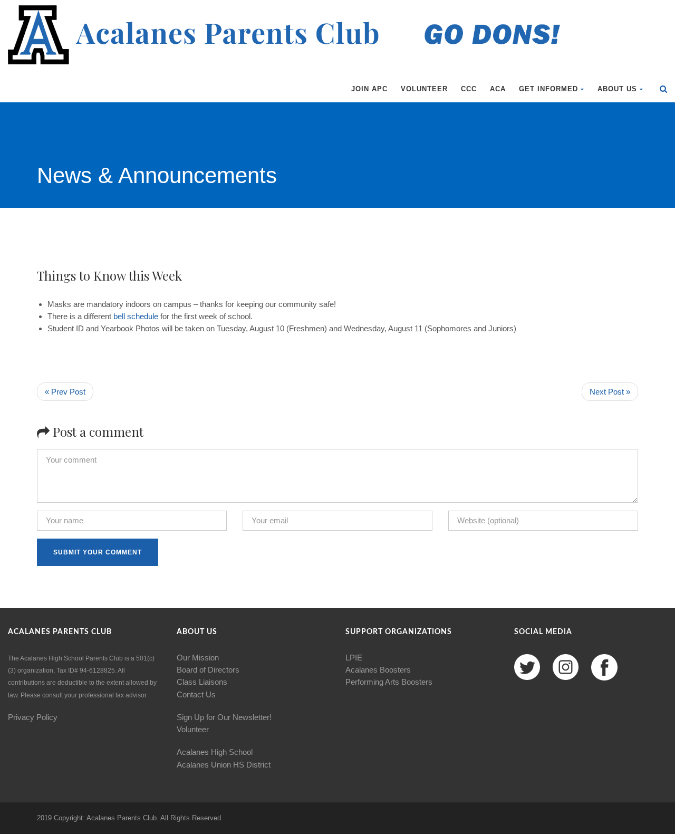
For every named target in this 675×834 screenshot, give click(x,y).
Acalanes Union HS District (224, 764)
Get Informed (548, 89)
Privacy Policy (32, 717)
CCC (469, 89)
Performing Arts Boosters (388, 681)
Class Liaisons (202, 681)
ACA (498, 89)
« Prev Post (65, 391)
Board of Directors (208, 669)
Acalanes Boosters (378, 669)
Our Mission (198, 657)
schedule (142, 316)
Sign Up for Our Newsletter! (224, 717)
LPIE (353, 657)
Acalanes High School (215, 751)
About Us (617, 89)
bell (119, 316)
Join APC (369, 89)
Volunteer (424, 89)
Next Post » (610, 391)
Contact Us (196, 694)
